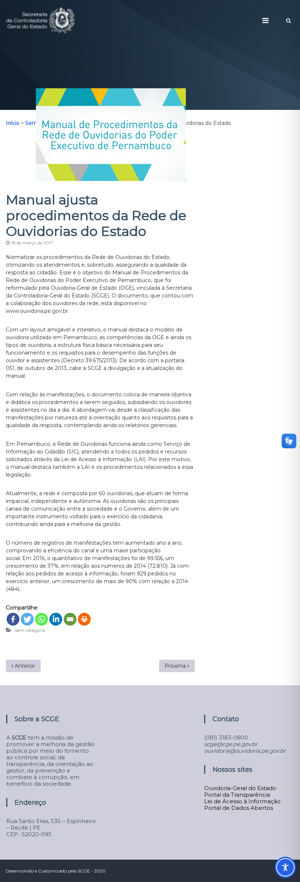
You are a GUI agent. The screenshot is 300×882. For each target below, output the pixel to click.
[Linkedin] (55, 619)
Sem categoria (30, 630)
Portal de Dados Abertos (238, 807)
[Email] (70, 619)
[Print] (84, 619)
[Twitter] (27, 619)
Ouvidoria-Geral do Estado (240, 788)
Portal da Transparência (237, 794)
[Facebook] (13, 619)
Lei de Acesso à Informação (242, 801)
